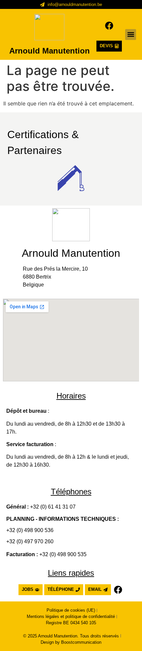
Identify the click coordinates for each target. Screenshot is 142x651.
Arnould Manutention (49, 50)
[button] (130, 34)
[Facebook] (109, 26)
